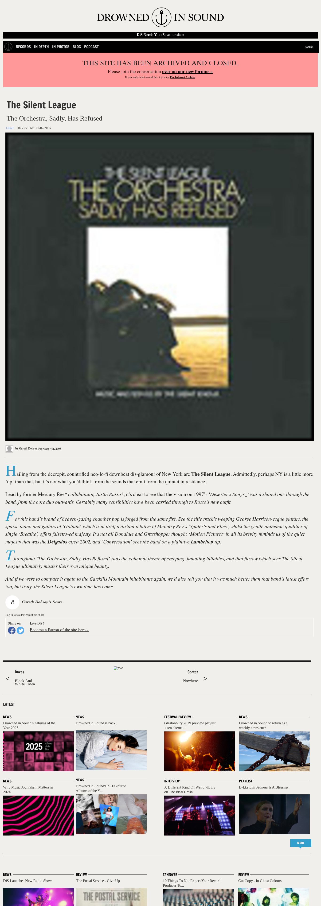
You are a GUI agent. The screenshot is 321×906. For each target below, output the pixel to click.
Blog (77, 47)
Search (309, 46)
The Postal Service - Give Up (98, 881)
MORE (300, 843)
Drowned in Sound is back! (96, 723)
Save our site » (160, 34)
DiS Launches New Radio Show (27, 881)
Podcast (91, 47)
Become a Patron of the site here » (59, 629)
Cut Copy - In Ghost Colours (260, 881)
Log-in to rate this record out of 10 (24, 615)
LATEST (9, 704)
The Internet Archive (182, 77)
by (26, 448)
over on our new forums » (187, 71)
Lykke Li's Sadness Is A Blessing (263, 787)
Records (23, 47)
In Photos (60, 47)
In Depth (41, 47)
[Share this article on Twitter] (20, 630)
